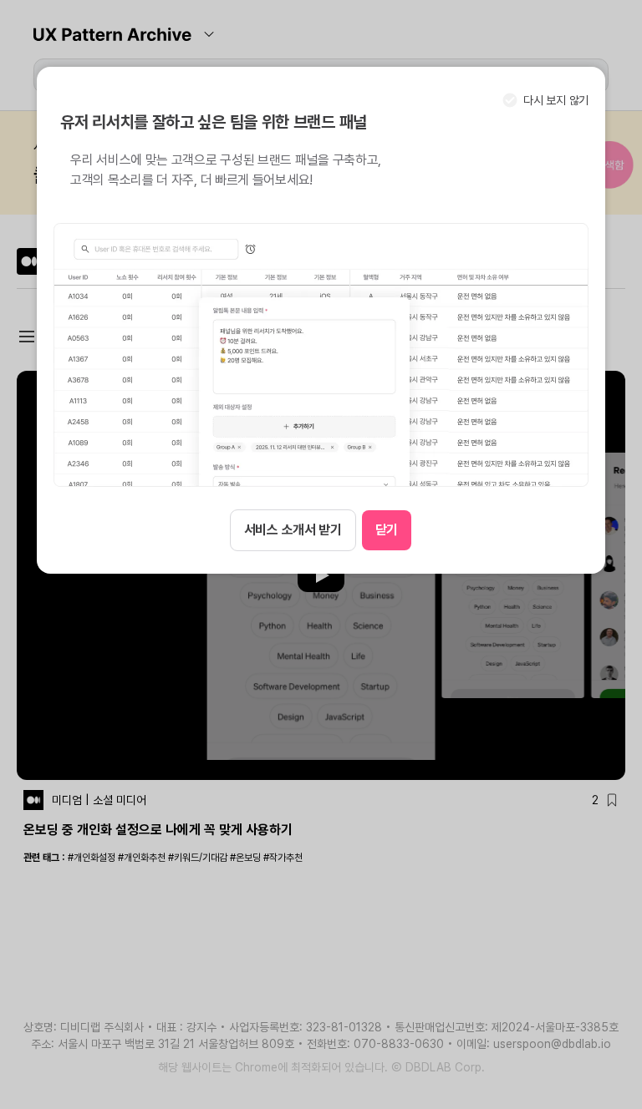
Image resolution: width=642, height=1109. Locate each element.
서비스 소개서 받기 (293, 530)
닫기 (386, 530)
